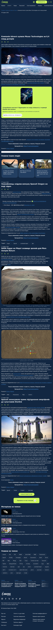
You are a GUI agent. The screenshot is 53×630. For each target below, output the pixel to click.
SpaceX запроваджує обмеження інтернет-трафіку (33, 475)
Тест (22, 503)
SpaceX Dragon (17, 192)
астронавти (35, 576)
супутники (30, 490)
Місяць (15, 503)
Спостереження (31, 5)
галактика (12, 579)
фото (12, 585)
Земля (40, 570)
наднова (47, 579)
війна (48, 576)
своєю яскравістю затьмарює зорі (20, 471)
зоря (19, 579)
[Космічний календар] (34, 2)
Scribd (11, 480)
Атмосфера (18, 570)
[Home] (4, 2)
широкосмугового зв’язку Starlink (36, 407)
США (20, 573)
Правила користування (39, 629)
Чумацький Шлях (12, 576)
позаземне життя (12, 582)
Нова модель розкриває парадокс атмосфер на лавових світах (34, 598)
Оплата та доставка (19, 626)
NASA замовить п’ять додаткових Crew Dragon (32, 233)
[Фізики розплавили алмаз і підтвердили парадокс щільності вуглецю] (6, 554)
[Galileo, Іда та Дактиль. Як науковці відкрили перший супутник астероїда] (6, 525)
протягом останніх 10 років (12, 227)
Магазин (3, 629)
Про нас (3, 626)
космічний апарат (24, 243)
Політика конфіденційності (40, 626)
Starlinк (15, 490)
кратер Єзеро (17, 373)
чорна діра (18, 585)
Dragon (8, 243)
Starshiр (11, 570)
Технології (21, 5)
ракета (32, 582)
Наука (15, 5)
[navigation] (48, 2)
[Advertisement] (26, 25)
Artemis (8, 503)
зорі (24, 579)
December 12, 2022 (29, 205)
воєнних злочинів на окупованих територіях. (13, 84)
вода (42, 576)
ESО (15, 567)
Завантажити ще (26, 507)
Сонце (26, 573)
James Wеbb (28, 567)
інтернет (22, 490)
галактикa (5, 579)
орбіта (4, 582)
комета (29, 579)
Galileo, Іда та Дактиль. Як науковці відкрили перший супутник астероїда (21, 529)
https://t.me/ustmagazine (30, 146)
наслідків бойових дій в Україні (36, 82)
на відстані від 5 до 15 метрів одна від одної (18, 317)
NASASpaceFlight (46, 193)
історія (25, 585)
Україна (40, 5)
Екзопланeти (33, 570)
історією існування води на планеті (23, 375)
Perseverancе (16, 394)
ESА (10, 567)
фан (33, 243)
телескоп (47, 582)
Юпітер (21, 576)
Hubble (20, 567)
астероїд (28, 576)
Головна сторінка (5, 10)
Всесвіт (25, 570)
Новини (3, 5)
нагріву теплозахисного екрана (25, 214)
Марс (23, 394)
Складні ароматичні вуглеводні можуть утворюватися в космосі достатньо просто (23, 538)
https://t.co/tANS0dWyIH (39, 201)
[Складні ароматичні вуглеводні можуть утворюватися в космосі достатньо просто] (6, 534)
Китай (46, 570)
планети (30, 394)
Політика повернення (19, 629)
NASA (9, 264)
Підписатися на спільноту (12, 115)
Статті (9, 5)
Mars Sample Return (6, 259)
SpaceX (15, 243)
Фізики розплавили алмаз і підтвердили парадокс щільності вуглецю (19, 558)
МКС (3, 573)
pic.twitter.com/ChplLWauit (9, 202)
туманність (5, 585)
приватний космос (23, 582)
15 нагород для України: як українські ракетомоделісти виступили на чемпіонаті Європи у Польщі (25, 548)
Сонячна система (34, 573)
